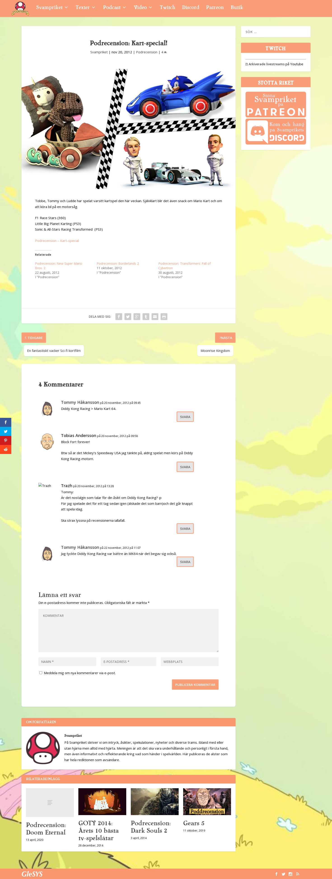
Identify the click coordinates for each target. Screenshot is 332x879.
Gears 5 (193, 823)
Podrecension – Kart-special (57, 240)
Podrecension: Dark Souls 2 (151, 827)
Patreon (215, 8)
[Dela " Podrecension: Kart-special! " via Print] (163, 316)
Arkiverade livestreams (265, 64)
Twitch (167, 8)
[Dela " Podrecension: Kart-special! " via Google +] (136, 316)
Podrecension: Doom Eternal (46, 828)
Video (140, 8)
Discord (190, 8)
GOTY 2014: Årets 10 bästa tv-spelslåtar (98, 830)
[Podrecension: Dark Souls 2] (155, 801)
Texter (83, 8)
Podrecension (146, 52)
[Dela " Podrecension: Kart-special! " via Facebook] (118, 316)
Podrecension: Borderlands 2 (118, 263)
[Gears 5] (207, 801)
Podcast (111, 8)
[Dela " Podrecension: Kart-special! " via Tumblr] (145, 316)
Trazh (66, 485)
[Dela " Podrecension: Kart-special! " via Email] (154, 316)
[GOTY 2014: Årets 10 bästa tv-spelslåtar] (102, 801)
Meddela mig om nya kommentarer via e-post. (80, 673)
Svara (185, 416)
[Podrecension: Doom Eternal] (50, 802)
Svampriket (49, 8)
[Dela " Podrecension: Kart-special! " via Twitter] (127, 316)
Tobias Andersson (78, 435)
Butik (237, 8)
